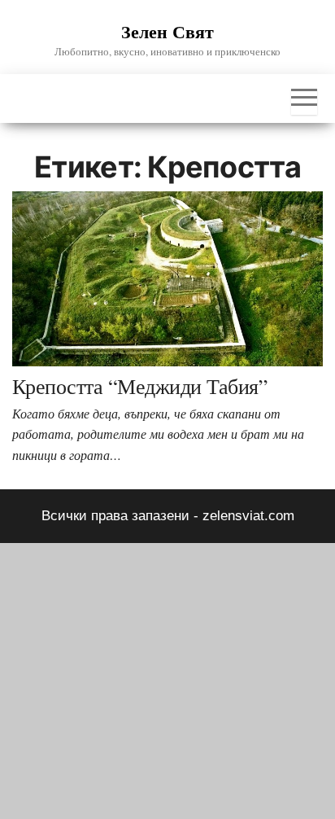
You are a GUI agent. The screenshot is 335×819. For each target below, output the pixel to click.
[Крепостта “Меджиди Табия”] (167, 278)
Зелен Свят (167, 31)
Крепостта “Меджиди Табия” (140, 386)
